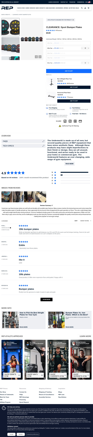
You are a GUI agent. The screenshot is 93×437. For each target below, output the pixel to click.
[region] (23, 196)
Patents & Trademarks (7, 394)
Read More (69, 164)
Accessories (59, 8)
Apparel (66, 8)
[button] (21, 8)
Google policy (30, 430)
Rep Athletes (62, 397)
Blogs (60, 392)
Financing (72, 2)
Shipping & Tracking (45, 392)
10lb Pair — (55, 43)
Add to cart (69, 71)
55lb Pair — (56, 63)
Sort (76, 221)
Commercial (80, 2)
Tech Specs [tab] (8, 146)
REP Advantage (24, 397)
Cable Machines (50, 8)
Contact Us (64, 2)
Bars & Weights (40, 8)
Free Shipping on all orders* (10, 2)
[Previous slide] (10, 19)
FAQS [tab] (5, 141)
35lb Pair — (56, 58)
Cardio (27, 8)
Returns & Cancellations (46, 394)
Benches (32, 8)
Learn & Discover (53, 2)
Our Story (3, 392)
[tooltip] (52, 205)
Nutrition (72, 8)
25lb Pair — (56, 53)
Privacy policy (20, 430)
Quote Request (24, 402)
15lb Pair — (55, 48)
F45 (1, 399)
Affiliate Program (5, 402)
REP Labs (61, 394)
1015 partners (17, 409)
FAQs (21, 394)
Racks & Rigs (21, 8)
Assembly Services (45, 397)
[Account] (85, 8)
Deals (77, 8)
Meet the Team (4, 397)
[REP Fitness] (8, 8)
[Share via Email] (80, 121)
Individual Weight (64, 39)
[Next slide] (10, 58)
